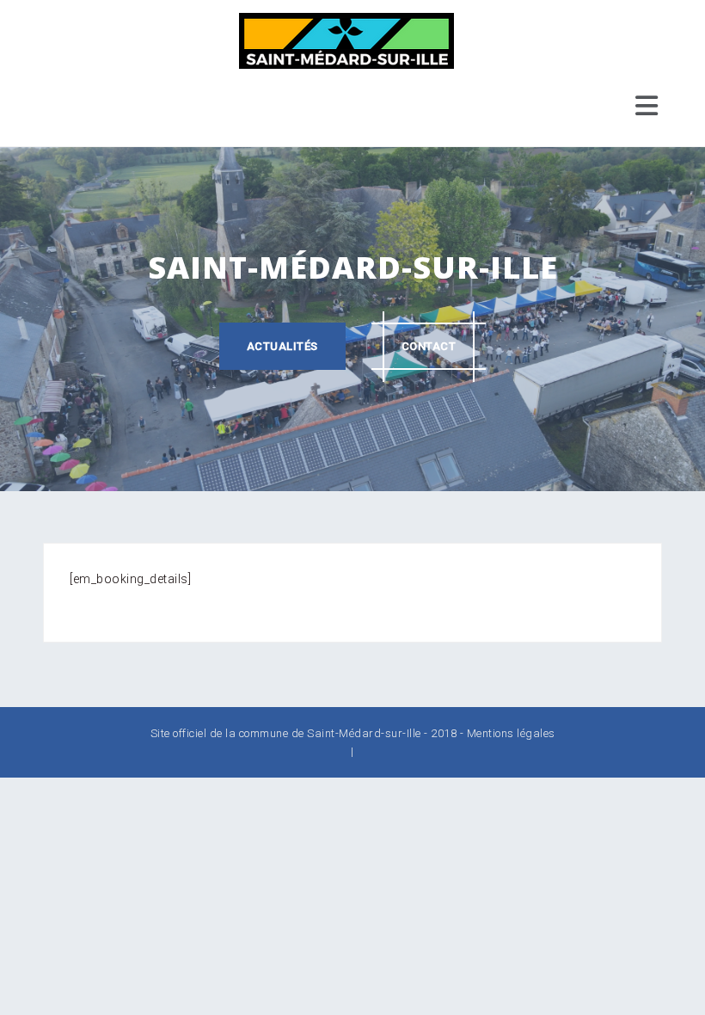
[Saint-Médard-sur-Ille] (346, 39)
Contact (429, 346)
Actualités (282, 346)
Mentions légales (511, 733)
